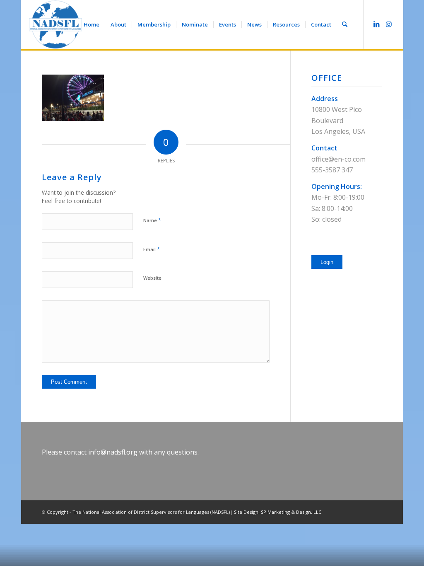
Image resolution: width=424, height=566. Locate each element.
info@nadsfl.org (112, 452)
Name (152, 220)
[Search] (345, 24)
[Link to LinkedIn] (376, 24)
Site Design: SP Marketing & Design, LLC (277, 512)
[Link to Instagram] (389, 24)
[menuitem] (91, 24)
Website (152, 278)
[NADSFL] (55, 24)
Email (151, 249)
